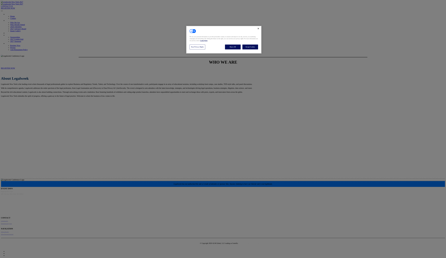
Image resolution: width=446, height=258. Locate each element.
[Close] (258, 28)
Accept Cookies (250, 47)
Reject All (233, 47)
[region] (224, 39)
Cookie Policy (204, 40)
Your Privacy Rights (197, 47)
